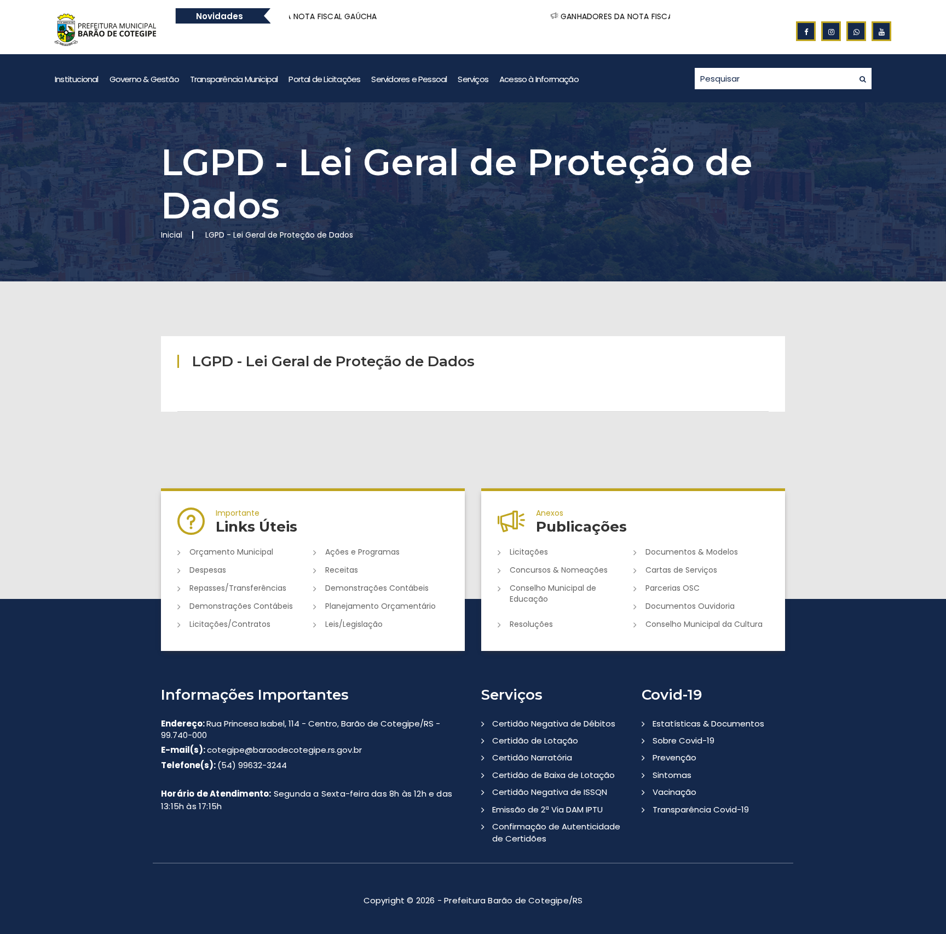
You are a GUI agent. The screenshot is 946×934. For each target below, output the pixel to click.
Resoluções (531, 624)
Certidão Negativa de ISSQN (549, 792)
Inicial (171, 234)
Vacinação (674, 792)
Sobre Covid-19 (683, 740)
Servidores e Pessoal (409, 79)
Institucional (77, 79)
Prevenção (674, 757)
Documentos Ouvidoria (690, 606)
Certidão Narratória (532, 757)
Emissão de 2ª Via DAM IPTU (547, 809)
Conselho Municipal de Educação (553, 593)
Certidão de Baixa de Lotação (553, 775)
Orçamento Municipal (231, 551)
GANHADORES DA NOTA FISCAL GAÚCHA (574, 16)
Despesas (207, 569)
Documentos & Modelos (691, 551)
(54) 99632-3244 (224, 765)
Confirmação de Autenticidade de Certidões (556, 832)
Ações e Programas (362, 551)
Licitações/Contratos (229, 624)
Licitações (529, 551)
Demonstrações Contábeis (377, 588)
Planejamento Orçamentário (380, 606)
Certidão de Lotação (535, 740)
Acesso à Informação (539, 79)
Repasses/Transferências (237, 588)
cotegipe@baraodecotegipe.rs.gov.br (261, 750)
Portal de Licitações (324, 79)
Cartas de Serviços (681, 569)
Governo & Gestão (144, 79)
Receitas (341, 569)
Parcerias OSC (672, 588)
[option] (321, 16)
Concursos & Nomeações (559, 569)
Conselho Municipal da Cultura (704, 624)
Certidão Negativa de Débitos (553, 723)
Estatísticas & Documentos (708, 723)
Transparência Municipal (234, 79)
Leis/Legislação (354, 624)
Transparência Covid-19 (701, 809)
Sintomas (672, 775)
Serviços (473, 79)
